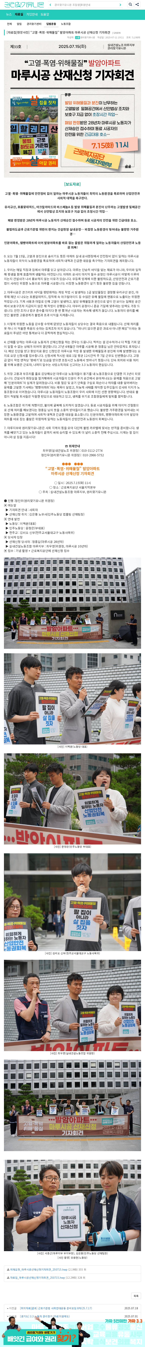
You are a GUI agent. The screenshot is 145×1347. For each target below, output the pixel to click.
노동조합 (66, 24)
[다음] (120, 5)
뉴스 (9, 14)
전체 (9, 24)
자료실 (19, 14)
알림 (19, 24)
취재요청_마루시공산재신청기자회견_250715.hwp (38, 1269)
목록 (136, 1296)
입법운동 (51, 24)
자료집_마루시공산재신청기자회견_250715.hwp (37, 1277)
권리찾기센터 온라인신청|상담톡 (72, 5)
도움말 (45, 14)
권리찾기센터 (34, 24)
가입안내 (32, 14)
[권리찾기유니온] (24, 4)
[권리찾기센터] (72, 1342)
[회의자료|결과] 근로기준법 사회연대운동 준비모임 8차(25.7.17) (56, 1308)
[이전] (50, 5)
